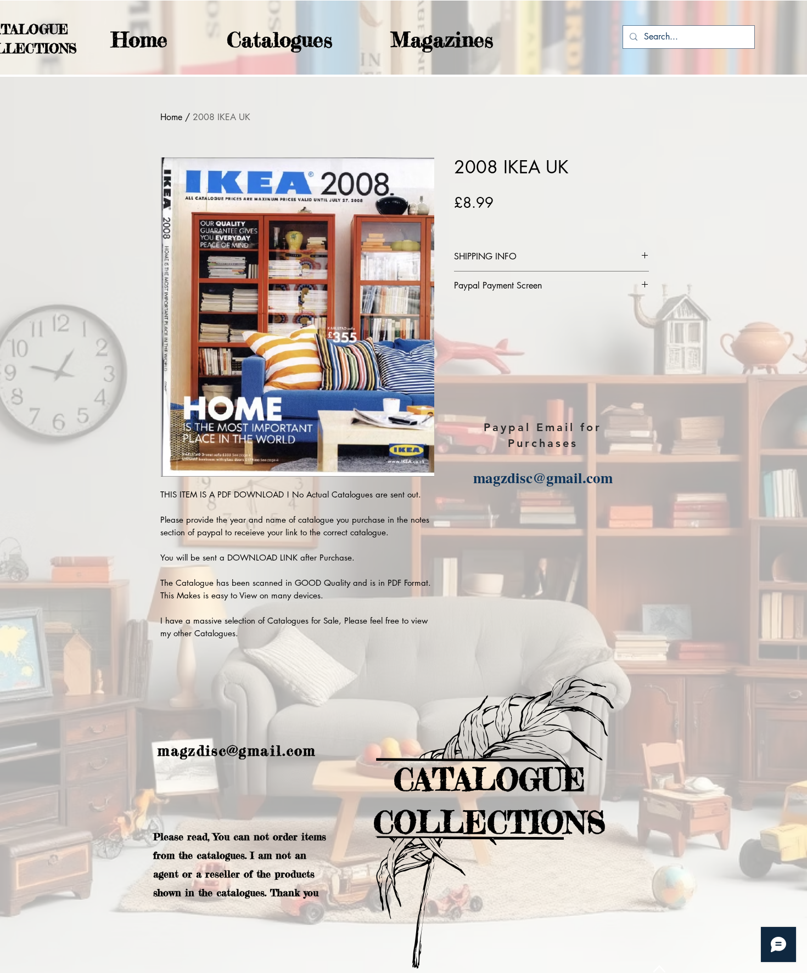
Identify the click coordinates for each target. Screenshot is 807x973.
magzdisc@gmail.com (543, 477)
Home (171, 117)
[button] (258, 39)
